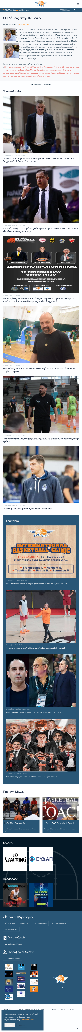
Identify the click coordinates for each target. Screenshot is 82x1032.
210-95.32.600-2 (60, 923)
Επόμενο (46, 84)
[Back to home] (41, 4)
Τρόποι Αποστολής (67, 1009)
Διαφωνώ (21, 1025)
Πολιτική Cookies (37, 1009)
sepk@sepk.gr (23, 10)
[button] (78, 4)
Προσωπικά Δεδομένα (22, 1009)
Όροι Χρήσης (8, 1009)
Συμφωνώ (9, 1025)
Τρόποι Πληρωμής (52, 1009)
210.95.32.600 (10, 10)
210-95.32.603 (12, 929)
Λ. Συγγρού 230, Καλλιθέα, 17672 (18, 923)
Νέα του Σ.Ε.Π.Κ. (25, 24)
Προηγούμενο (37, 84)
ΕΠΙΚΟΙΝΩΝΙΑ (65, 10)
